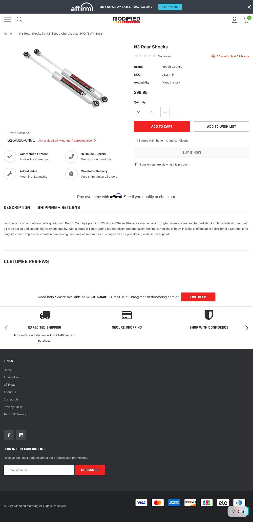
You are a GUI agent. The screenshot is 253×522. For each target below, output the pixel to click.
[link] (9, 435)
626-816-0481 (21, 140)
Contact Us (11, 399)
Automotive (11, 377)
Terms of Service (15, 414)
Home (8, 33)
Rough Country (172, 66)
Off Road (10, 384)
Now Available (139, 7)
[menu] (7, 19)
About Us (10, 392)
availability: (142, 82)
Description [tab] (17, 208)
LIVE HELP (198, 297)
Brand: (139, 66)
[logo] (126, 20)
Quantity (140, 102)
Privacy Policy (13, 407)
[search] (20, 20)
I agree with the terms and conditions (163, 140)
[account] (235, 19)
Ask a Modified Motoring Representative (65, 140)
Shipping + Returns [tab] (59, 208)
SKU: (137, 74)
